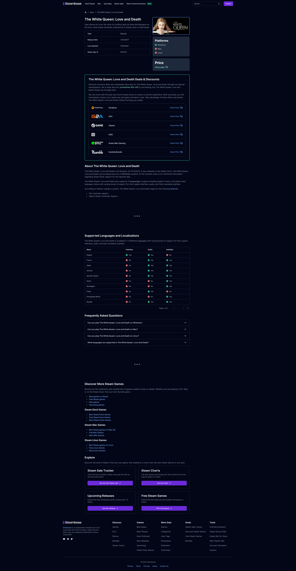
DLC (114, 531)
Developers (166, 541)
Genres (164, 527)
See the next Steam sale (109, 483)
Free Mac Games (96, 432)
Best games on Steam (98, 396)
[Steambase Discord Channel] (64, 539)
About (155, 566)
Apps (92, 12)
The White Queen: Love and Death (110, 12)
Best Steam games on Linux (101, 445)
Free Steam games (97, 399)
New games (94, 402)
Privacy (130, 566)
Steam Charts (119, 545)
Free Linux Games (97, 448)
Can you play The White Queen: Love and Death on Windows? (115, 323)
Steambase (67, 528)
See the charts (162, 483)
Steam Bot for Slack (218, 536)
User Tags (165, 536)
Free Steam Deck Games (99, 417)
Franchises (165, 550)
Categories (166, 531)
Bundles (116, 541)
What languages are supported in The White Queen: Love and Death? (118, 342)
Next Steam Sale (217, 541)
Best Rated (141, 527)
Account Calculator (218, 545)
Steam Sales (119, 4)
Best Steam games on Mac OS (102, 430)
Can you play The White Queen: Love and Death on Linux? (113, 336)
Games (116, 527)
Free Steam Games (193, 536)
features (174, 189)
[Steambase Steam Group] (68, 539)
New (99, 4)
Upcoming (107, 4)
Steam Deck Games (145, 550)
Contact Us (164, 566)
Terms (138, 566)
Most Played (90, 4)
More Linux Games (97, 450)
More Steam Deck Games (100, 420)
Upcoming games (97, 405)
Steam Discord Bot (218, 531)
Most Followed (143, 536)
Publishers (165, 545)
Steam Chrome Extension (136, 4)
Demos (116, 536)
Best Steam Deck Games (100, 414)
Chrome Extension (218, 527)
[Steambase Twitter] (72, 539)
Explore (228, 4)
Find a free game (162, 508)
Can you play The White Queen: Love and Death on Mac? (113, 329)
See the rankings (108, 508)
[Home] (85, 12)
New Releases (143, 541)
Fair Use (146, 566)
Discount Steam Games (195, 531)
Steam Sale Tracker (193, 527)
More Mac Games (96, 435)
